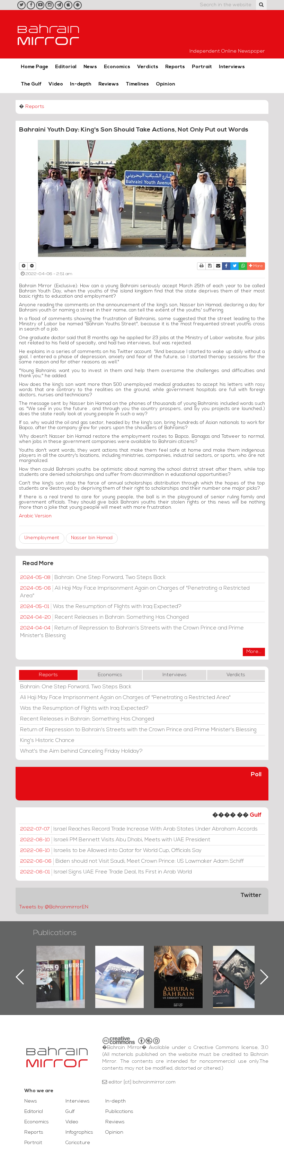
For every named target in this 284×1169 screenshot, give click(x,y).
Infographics (79, 1132)
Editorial (66, 67)
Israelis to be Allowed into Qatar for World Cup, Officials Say (111, 850)
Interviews (232, 67)
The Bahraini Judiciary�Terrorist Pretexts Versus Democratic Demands (238, 970)
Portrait (202, 67)
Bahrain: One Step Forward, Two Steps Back (93, 577)
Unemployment (41, 538)
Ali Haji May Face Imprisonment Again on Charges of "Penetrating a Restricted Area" (135, 592)
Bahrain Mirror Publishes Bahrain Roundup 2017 (61, 966)
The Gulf (31, 84)
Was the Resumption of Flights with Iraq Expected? (100, 606)
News (90, 67)
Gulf (255, 815)
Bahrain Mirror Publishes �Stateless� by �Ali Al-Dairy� (178, 966)
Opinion (165, 84)
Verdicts (147, 67)
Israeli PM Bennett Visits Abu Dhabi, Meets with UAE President (115, 840)
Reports (175, 67)
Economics (117, 67)
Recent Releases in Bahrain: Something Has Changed (104, 617)
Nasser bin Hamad (92, 538)
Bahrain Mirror (48, 34)
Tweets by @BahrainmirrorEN (53, 907)
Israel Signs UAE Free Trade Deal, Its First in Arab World (106, 872)
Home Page (34, 67)
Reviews (108, 84)
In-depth (80, 84)
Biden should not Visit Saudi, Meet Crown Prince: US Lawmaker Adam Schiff (132, 861)
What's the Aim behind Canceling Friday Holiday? (81, 751)
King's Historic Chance (47, 740)
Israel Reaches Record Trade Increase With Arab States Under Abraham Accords (139, 829)
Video (55, 84)
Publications (55, 933)
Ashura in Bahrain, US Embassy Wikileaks (119, 966)
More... (253, 651)
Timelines (137, 84)
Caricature (77, 1142)
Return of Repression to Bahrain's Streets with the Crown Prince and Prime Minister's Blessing (132, 631)
